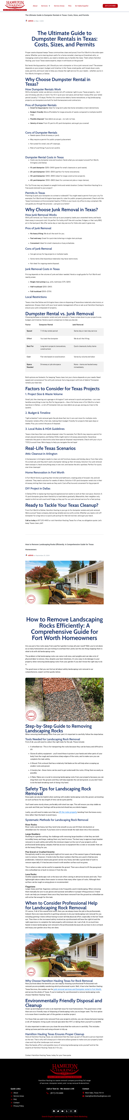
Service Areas (59, 6)
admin (31, 21)
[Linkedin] (75, 1111)
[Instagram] (71, 1111)
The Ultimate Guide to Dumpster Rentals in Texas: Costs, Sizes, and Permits (57, 15)
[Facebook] (54, 1111)
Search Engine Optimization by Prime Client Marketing (64, 1116)
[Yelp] (67, 1111)
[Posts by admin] (26, 21)
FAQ (69, 6)
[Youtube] (62, 1111)
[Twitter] (58, 1111)
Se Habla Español (81, 6)
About (35, 6)
